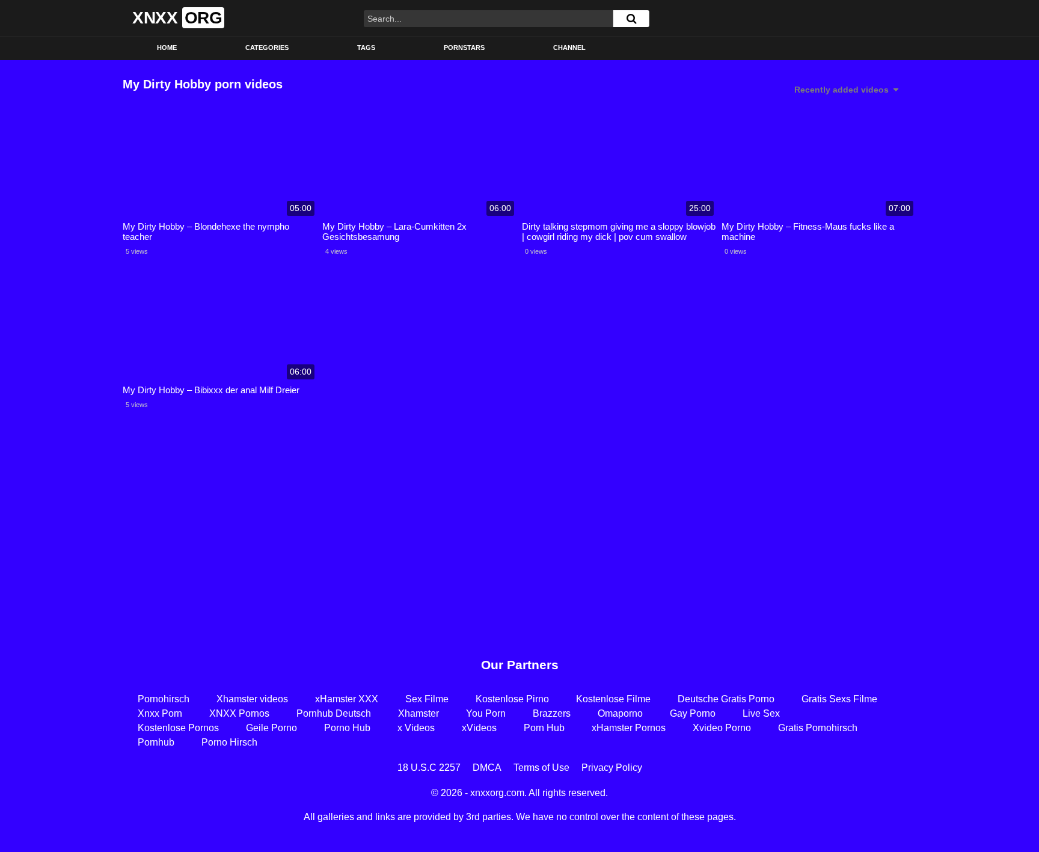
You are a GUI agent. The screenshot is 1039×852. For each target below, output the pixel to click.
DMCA (487, 767)
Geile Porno (271, 728)
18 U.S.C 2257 (429, 767)
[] (631, 18)
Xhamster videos (252, 699)
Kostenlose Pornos (178, 728)
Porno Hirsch (229, 742)
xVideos (479, 728)
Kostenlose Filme (613, 699)
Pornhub (156, 742)
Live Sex (761, 713)
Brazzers (552, 713)
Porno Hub (347, 728)
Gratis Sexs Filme (839, 699)
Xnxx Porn (160, 713)
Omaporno (620, 713)
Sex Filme (427, 699)
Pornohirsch (163, 699)
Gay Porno (693, 713)
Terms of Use (541, 767)
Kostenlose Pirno (512, 699)
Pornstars (464, 47)
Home (167, 47)
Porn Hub (544, 728)
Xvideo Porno (722, 728)
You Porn (486, 713)
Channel (569, 47)
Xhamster (418, 713)
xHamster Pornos (629, 728)
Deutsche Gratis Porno (726, 699)
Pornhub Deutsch (333, 713)
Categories (267, 47)
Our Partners (520, 665)
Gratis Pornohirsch (817, 728)
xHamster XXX (346, 699)
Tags (366, 47)
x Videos (416, 728)
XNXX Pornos (239, 713)
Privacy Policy (611, 767)
